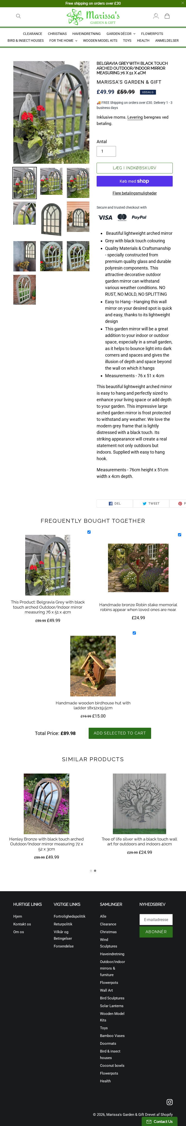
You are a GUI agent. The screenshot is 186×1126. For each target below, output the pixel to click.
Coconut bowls (112, 1065)
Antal (102, 141)
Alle (103, 916)
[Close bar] (183, 3)
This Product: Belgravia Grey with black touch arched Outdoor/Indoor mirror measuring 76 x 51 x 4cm (48, 607)
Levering (135, 117)
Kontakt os (22, 924)
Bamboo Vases (112, 1036)
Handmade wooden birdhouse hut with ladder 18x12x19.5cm (93, 705)
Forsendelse (64, 946)
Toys (104, 1028)
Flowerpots (109, 982)
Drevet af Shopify (159, 1114)
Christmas (108, 932)
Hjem (17, 916)
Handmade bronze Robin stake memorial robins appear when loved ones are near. (138, 607)
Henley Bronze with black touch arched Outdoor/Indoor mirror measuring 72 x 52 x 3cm (46, 844)
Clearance (108, 924)
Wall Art (106, 990)
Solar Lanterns (112, 1006)
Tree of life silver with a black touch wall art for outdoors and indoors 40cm (139, 841)
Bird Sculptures (112, 998)
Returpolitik (63, 924)
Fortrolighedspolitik (69, 916)
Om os (18, 932)
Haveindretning (112, 954)
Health (105, 1081)
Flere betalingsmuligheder (135, 193)
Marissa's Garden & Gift (125, 1114)
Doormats (108, 1043)
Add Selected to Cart (120, 733)
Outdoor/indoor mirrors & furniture (112, 968)
